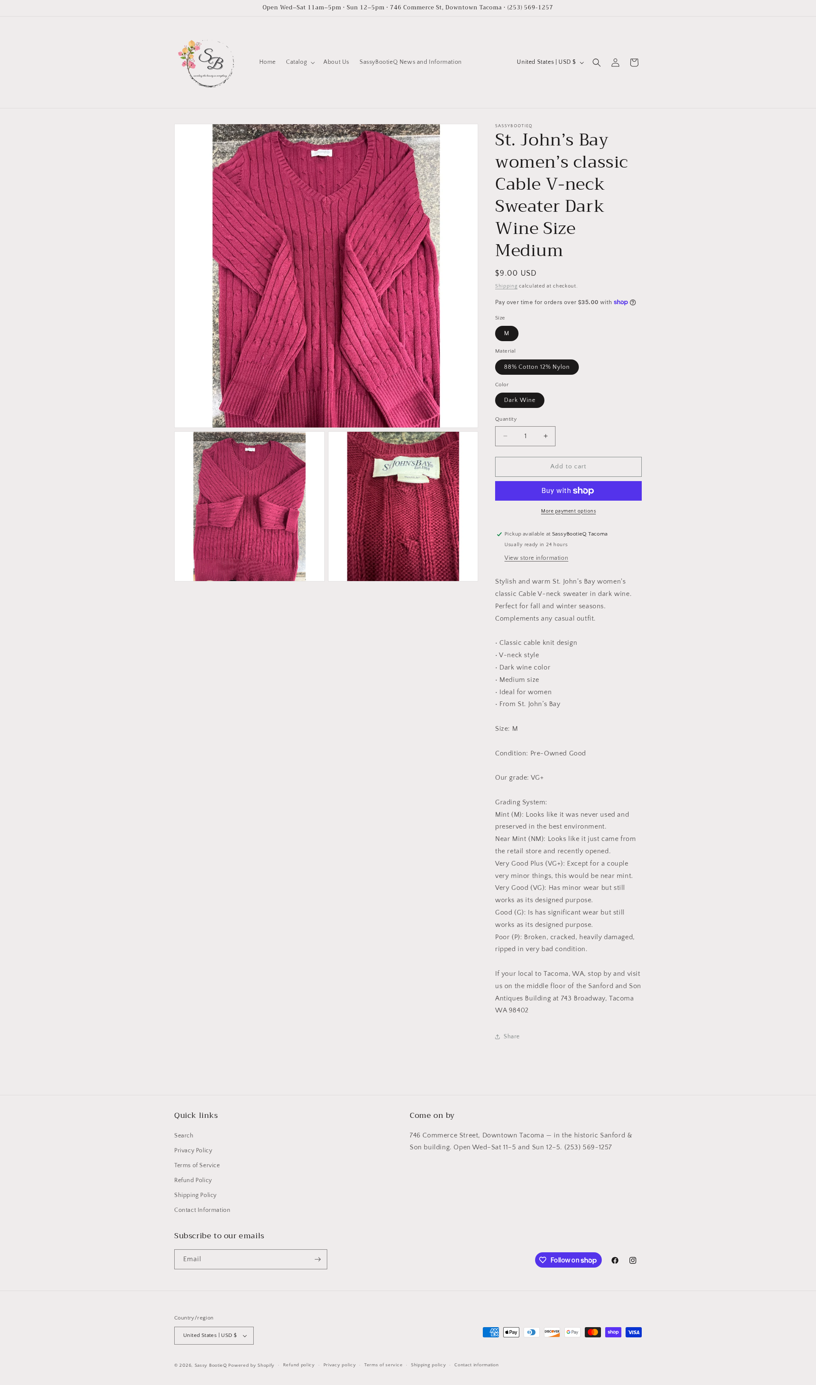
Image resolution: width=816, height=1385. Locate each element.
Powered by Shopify (251, 1365)
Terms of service (383, 1365)
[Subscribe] (317, 1259)
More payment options (568, 511)
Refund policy (299, 1365)
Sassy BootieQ (211, 1365)
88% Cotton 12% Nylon (537, 367)
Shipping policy (428, 1365)
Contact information (476, 1365)
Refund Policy (193, 1180)
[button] (299, 62)
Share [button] (512, 1036)
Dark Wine (520, 400)
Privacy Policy (193, 1150)
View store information (536, 558)
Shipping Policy (195, 1195)
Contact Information (202, 1210)
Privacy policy (339, 1365)
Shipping (506, 286)
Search (184, 1135)
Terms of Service (197, 1165)
